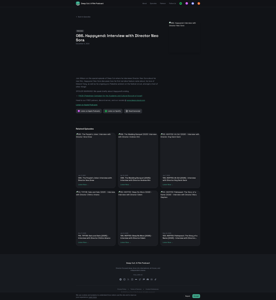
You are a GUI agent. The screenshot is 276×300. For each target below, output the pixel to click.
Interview (80, 31)
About (144, 3)
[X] (140, 279)
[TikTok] (155, 279)
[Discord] (192, 3)
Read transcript (134, 111)
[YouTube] (152, 279)
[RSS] (128, 279)
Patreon (163, 3)
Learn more (93, 297)
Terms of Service (135, 289)
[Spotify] (180, 3)
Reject (187, 296)
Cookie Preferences (152, 289)
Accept (196, 296)
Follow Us (172, 3)
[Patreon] (144, 279)
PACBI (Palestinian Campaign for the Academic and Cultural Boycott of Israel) (110, 96)
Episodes (153, 3)
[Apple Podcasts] (186, 3)
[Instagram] (132, 279)
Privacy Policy (121, 289)
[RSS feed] (199, 3)
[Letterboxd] (136, 279)
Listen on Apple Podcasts (86, 105)
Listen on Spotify (114, 111)
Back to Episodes (84, 17)
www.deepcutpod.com (136, 100)
